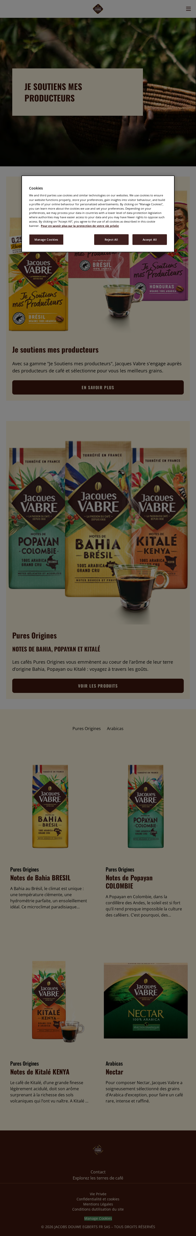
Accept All (150, 239)
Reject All (111, 239)
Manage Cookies (46, 239)
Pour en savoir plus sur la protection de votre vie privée (80, 226)
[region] (98, 214)
